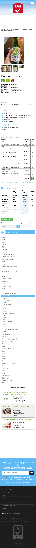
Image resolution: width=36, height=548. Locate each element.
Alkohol (4, 237)
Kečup (5, 298)
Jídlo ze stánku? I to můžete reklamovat (16, 406)
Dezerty (4, 252)
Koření (4, 269)
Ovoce (4, 327)
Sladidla (4, 358)
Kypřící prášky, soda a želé (9, 271)
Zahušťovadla (5, 378)
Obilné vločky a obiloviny (9, 293)
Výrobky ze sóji (6, 375)
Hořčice (5, 309)
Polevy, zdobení (6, 334)
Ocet (4, 317)
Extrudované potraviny (8, 256)
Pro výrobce (5, 492)
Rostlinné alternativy (8, 349)
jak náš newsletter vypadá (21, 482)
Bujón (5, 311)
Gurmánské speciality (8, 259)
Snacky (4, 361)
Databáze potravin (16, 29)
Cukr (3, 242)
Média (3, 495)
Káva (3, 264)
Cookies (4, 508)
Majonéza (6, 300)
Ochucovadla (5, 296)
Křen (4, 315)
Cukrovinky (5, 244)
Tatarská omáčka (8, 304)
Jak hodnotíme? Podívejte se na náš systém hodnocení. (17, 182)
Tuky (3, 370)
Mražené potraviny (7, 286)
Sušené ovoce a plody (8, 363)
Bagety (4, 239)
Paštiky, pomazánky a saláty (10, 329)
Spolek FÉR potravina (8, 490)
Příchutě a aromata (9, 313)
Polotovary (5, 336)
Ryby (3, 351)
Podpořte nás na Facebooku (11, 513)
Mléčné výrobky (6, 278)
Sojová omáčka (27, 29)
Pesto (5, 319)
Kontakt (4, 498)
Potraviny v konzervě (8, 344)
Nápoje (4, 291)
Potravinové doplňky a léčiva (10, 339)
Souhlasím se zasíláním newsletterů (19, 477)
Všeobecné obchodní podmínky (11, 503)
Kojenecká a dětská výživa (9, 266)
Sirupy (4, 356)
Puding (4, 346)
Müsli (3, 288)
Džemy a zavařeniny (8, 254)
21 (3, 81)
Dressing (6, 302)
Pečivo (4, 331)
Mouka (4, 283)
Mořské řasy (5, 281)
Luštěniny (4, 274)
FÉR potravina (5, 29)
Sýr (3, 366)
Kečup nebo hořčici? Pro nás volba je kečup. (17, 420)
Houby (4, 261)
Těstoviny (5, 368)
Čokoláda (4, 249)
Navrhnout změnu (7, 219)
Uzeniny (4, 373)
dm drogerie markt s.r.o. (18, 89)
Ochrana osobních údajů (9, 505)
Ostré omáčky (7, 321)
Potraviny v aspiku (7, 341)
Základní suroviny (7, 380)
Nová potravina (12, 232)
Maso (3, 276)
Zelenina (4, 383)
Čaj (3, 247)
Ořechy (4, 324)
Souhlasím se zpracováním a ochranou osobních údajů (19, 479)
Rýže (3, 353)
